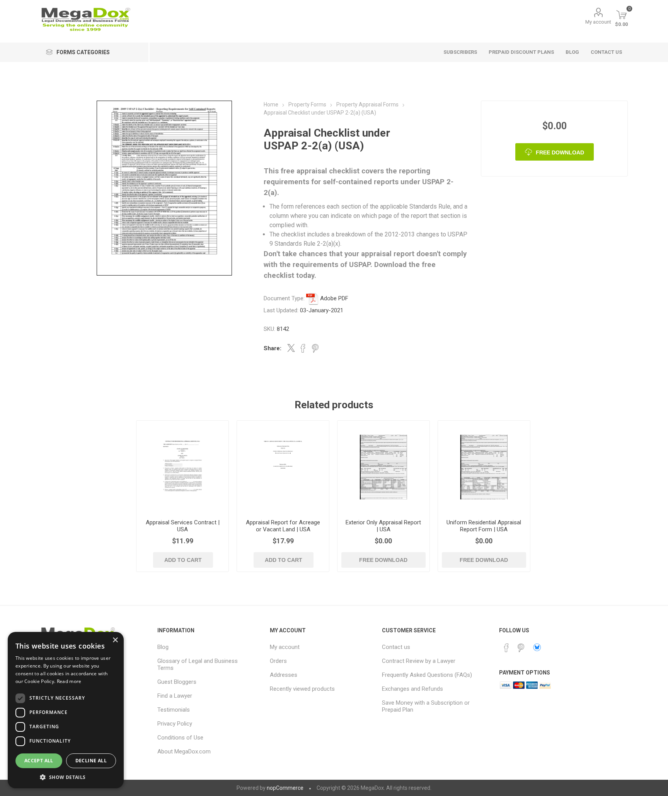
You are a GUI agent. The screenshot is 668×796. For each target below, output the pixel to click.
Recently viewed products (302, 688)
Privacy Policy (174, 723)
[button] (65, 777)
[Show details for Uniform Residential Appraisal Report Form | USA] (484, 467)
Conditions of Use (180, 737)
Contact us (396, 647)
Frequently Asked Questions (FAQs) (427, 674)
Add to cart (183, 560)
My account (598, 22)
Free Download (560, 152)
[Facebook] (506, 648)
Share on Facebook (303, 348)
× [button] (115, 640)
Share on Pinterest (315, 348)
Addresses (283, 674)
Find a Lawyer (174, 695)
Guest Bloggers (176, 681)
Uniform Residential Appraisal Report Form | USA (483, 526)
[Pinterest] (521, 648)
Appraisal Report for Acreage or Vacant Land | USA (283, 526)
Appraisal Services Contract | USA (183, 526)
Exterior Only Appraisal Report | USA (383, 526)
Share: (272, 348)
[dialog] (66, 710)
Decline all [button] (91, 760)
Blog (163, 647)
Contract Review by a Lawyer (418, 660)
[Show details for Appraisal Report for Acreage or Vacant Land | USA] (283, 467)
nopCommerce (285, 788)
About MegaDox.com (184, 751)
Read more (69, 681)
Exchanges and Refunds (412, 688)
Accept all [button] (38, 760)
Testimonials (173, 709)
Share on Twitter (291, 348)
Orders (278, 660)
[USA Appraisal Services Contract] (182, 467)
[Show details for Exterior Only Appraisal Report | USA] (383, 467)
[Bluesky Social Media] (537, 647)
